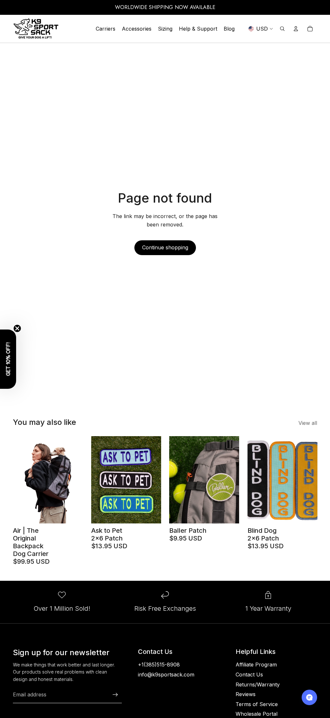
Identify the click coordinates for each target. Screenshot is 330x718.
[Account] (296, 29)
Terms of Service (257, 704)
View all (307, 423)
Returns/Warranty (258, 684)
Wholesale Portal (256, 714)
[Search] (282, 28)
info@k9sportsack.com (166, 674)
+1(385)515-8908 (159, 664)
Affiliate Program (256, 664)
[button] (8, 359)
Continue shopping (165, 247)
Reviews (246, 694)
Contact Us (249, 674)
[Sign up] (115, 694)
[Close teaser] (17, 328)
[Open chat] (309, 697)
